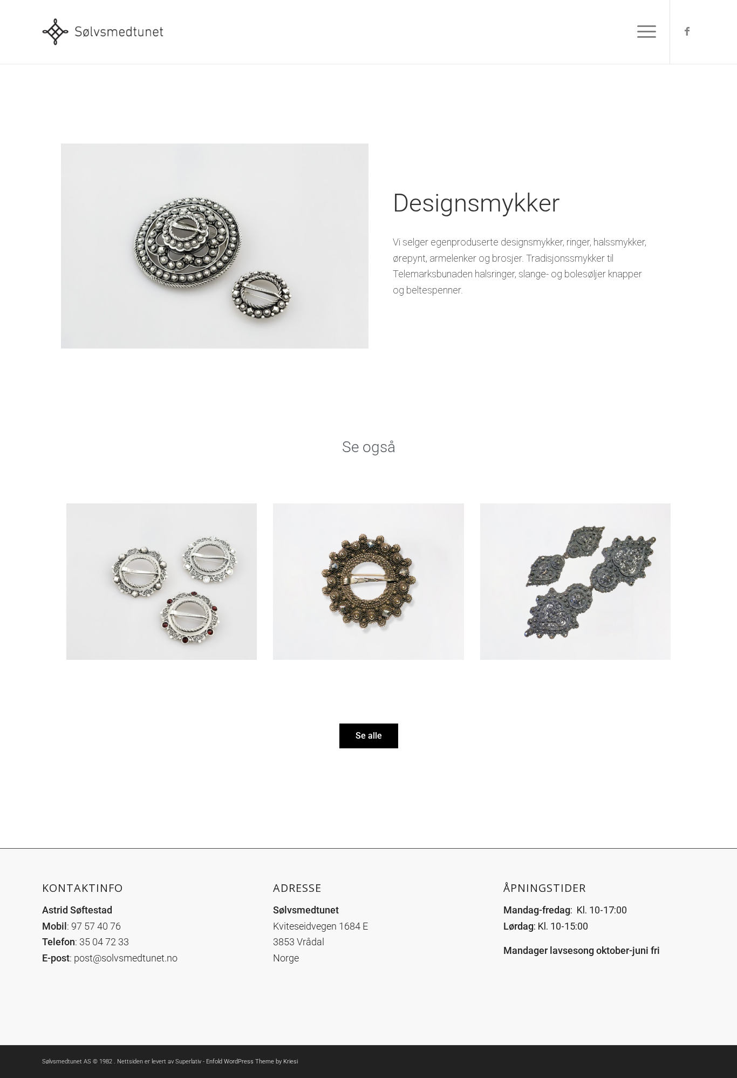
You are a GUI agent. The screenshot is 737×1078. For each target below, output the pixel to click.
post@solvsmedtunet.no (126, 958)
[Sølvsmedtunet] (105, 32)
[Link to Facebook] (687, 31)
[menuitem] (643, 32)
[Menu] (643, 32)
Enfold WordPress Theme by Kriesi (252, 1061)
